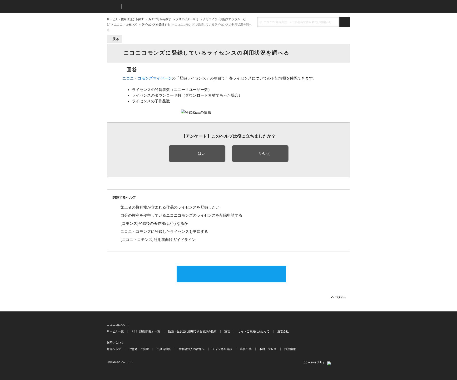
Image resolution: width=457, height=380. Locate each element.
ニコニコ (113, 6)
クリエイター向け (187, 19)
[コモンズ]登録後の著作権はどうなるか (154, 223)
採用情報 (290, 349)
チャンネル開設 (222, 349)
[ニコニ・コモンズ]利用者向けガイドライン (158, 239)
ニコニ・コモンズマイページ (147, 78)
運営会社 (283, 331)
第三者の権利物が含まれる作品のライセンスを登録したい (169, 207)
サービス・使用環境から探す (125, 19)
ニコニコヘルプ (150, 7)
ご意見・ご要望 (139, 349)
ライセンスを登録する (155, 24)
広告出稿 (246, 349)
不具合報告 (164, 349)
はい (201, 153)
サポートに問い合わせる (231, 274)
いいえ (265, 153)
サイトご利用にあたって (253, 331)
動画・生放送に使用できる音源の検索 (192, 331)
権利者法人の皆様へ (191, 349)
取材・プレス (268, 349)
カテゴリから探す (159, 19)
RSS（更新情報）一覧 (146, 331)
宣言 (227, 331)
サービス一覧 (115, 331)
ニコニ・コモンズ (125, 24)
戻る (116, 39)
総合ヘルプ (114, 349)
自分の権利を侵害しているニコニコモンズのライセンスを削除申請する (181, 215)
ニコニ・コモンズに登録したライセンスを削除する (164, 231)
